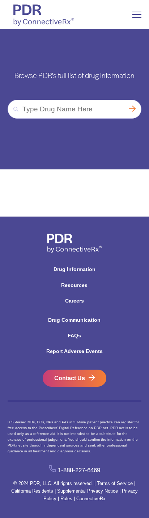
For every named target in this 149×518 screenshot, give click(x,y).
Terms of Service (115, 483)
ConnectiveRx (91, 498)
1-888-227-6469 (79, 470)
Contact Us (69, 378)
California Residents (32, 491)
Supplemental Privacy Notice (87, 491)
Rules (66, 498)
